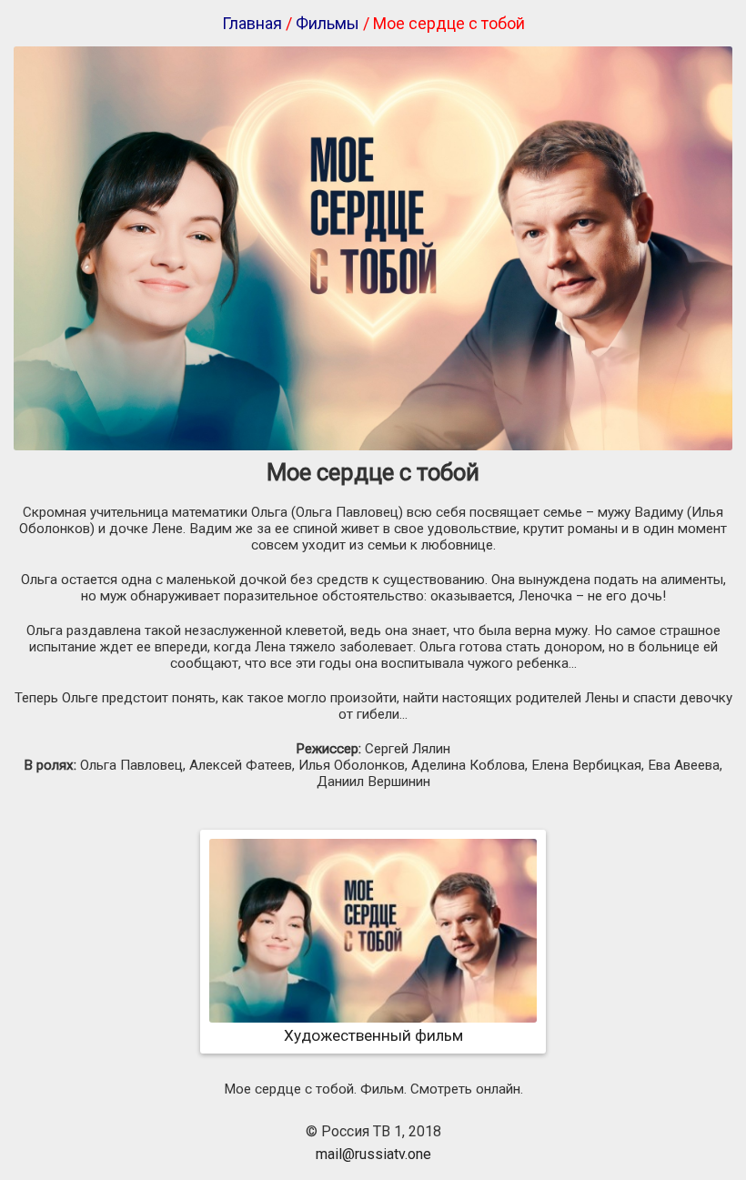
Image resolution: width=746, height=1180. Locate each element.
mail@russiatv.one (373, 1154)
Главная (252, 23)
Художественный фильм (373, 1035)
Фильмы (327, 23)
